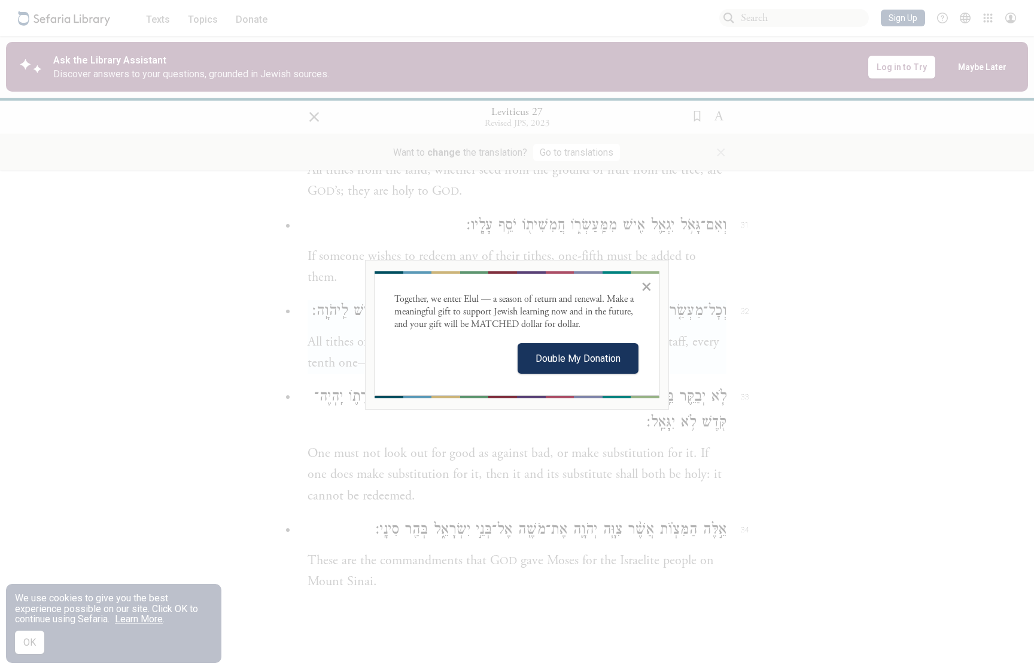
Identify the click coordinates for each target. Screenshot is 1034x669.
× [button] (646, 286)
